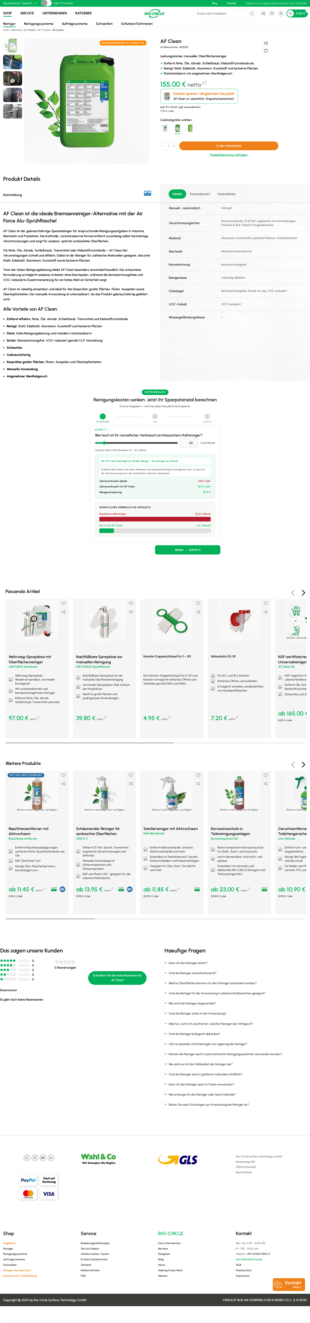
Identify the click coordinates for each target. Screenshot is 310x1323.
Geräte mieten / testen (95, 1253)
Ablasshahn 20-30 (223, 656)
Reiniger (9, 24)
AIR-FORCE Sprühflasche (93, 667)
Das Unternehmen (169, 1243)
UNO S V (82, 838)
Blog (161, 1259)
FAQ (83, 1275)
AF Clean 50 (286, 667)
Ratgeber (83, 13)
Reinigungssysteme (38, 24)
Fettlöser (44, 30)
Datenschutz (244, 1270)
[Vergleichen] (266, 43)
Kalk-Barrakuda (153, 833)
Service (27, 13)
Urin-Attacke (286, 838)
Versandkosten (192, 107)
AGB (238, 1264)
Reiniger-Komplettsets (17, 1270)
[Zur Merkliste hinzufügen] (266, 51)
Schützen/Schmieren (137, 24)
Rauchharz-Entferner (23, 838)
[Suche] (252, 13)
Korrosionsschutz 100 (224, 838)
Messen (162, 1275)
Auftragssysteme (75, 24)
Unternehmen (54, 13)
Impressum (243, 1275)
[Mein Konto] (280, 13)
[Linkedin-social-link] (51, 1158)
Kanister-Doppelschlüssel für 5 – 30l (167, 656)
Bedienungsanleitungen (95, 1243)
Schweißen (104, 24)
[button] (37, 731)
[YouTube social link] (43, 1158)
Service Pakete (90, 1248)
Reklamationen (90, 1270)
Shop (7, 13)
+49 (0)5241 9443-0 (258, 1253)
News (161, 1264)
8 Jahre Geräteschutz (94, 1259)
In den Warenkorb (228, 146)
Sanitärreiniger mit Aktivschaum (170, 828)
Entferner (29, 30)
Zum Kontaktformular (249, 1259)
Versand (86, 1264)
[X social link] (27, 1158)
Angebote (9, 1243)
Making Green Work (170, 1270)
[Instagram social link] (35, 1158)
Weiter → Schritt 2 (188, 550)
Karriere (163, 1248)
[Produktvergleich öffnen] (263, 13)
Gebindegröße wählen (175, 120)
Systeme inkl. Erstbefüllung (20, 1275)
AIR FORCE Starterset (23, 667)
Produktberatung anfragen (228, 155)
